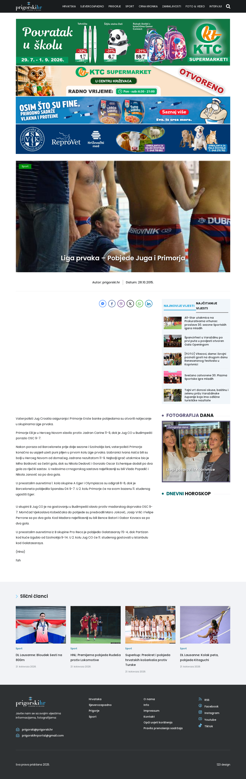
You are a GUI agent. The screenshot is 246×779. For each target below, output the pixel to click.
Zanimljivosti (171, 6)
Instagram (211, 713)
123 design (223, 764)
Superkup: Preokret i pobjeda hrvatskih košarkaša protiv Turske (147, 660)
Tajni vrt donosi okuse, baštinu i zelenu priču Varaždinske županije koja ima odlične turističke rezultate (206, 395)
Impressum (151, 711)
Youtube (210, 720)
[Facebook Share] (112, 303)
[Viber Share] (121, 303)
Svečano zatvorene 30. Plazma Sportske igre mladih (205, 377)
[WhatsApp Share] (139, 303)
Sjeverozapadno (92, 6)
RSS (206, 700)
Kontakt (149, 717)
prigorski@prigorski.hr (37, 729)
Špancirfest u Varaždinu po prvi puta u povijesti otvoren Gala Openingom (204, 341)
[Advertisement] (84, 335)
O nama (149, 699)
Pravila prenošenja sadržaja (163, 728)
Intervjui (215, 6)
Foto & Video (195, 6)
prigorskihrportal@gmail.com (43, 735)
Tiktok (208, 726)
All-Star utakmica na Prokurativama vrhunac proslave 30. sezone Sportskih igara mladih (205, 323)
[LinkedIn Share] (148, 303)
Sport (129, 6)
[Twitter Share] (130, 303)
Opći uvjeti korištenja (158, 722)
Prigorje (115, 6)
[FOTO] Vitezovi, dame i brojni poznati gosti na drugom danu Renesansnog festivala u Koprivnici (206, 359)
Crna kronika (148, 6)
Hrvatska (69, 6)
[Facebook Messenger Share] (102, 303)
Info (146, 705)
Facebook (211, 706)
